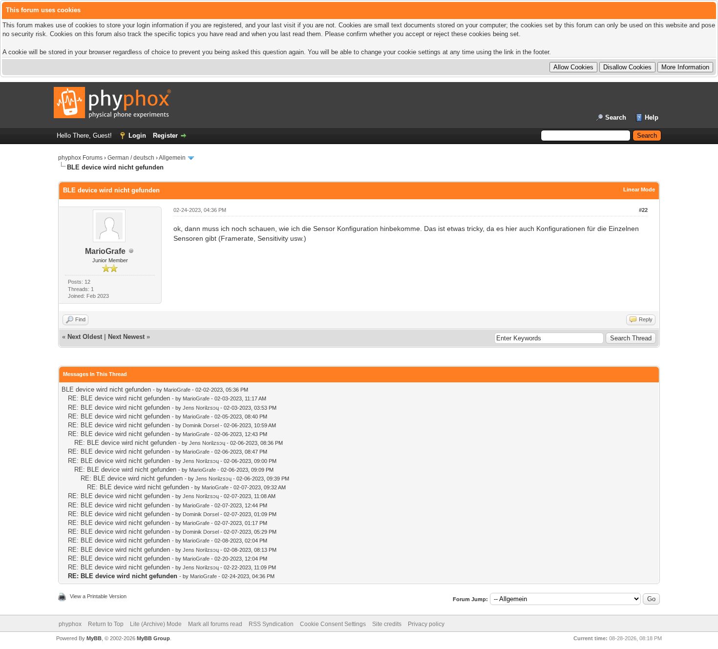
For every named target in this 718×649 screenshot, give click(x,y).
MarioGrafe (105, 251)
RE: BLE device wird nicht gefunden (119, 398)
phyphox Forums (80, 157)
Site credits (386, 624)
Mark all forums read (215, 624)
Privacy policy (426, 624)
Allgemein (172, 157)
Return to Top (106, 624)
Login (137, 135)
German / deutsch (130, 157)
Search (615, 117)
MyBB (94, 638)
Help (651, 117)
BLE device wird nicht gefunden (106, 389)
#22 (643, 210)
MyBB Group (153, 638)
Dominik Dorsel (201, 425)
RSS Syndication (271, 624)
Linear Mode (639, 189)
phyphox (70, 624)
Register (165, 135)
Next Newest (126, 336)
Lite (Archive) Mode (156, 624)
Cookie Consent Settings (333, 624)
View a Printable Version (98, 596)
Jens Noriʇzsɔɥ (201, 408)
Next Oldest (84, 336)
